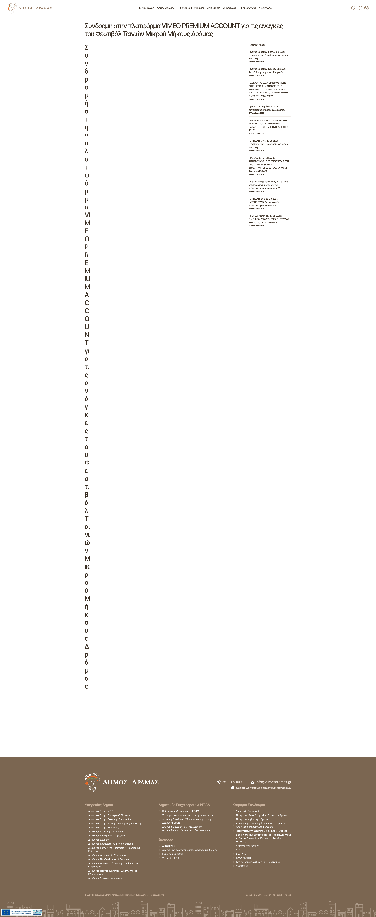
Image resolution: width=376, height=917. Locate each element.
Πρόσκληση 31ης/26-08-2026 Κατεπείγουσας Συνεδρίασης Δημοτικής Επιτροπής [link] (269, 144)
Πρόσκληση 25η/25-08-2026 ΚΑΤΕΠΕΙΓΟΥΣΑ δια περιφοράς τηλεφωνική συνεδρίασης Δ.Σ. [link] (264, 202)
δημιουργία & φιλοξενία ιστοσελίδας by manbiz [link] (267, 894)
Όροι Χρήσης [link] (157, 894)
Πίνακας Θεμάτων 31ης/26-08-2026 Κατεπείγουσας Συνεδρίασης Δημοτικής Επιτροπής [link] (269, 55)
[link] (29, 8)
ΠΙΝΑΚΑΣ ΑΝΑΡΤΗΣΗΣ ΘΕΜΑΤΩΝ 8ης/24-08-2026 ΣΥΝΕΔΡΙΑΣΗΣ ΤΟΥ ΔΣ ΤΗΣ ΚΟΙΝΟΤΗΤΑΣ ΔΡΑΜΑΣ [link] (269, 219)
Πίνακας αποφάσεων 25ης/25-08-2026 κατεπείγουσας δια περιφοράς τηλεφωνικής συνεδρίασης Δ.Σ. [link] (268, 185)
